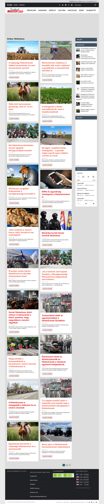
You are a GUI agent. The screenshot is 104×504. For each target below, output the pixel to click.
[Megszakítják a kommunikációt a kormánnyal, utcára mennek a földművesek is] (23, 346)
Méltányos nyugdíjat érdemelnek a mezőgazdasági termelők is (22, 191)
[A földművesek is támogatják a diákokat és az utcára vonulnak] (23, 390)
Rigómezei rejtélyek (83, 193)
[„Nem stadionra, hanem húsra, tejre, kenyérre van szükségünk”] (23, 217)
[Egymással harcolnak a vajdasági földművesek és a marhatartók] (23, 431)
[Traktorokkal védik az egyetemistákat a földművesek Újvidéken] (56, 303)
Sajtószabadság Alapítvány (38, 496)
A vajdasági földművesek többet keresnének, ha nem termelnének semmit (22, 65)
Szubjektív (91, 10)
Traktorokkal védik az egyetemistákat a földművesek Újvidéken (53, 318)
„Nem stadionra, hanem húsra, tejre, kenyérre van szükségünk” (21, 232)
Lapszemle (80, 183)
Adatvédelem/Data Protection (77, 502)
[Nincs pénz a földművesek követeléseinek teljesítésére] (56, 431)
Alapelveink (66, 502)
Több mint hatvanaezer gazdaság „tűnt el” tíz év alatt (21, 106)
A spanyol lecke (82, 188)
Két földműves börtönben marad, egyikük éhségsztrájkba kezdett (21, 148)
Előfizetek (22, 5)
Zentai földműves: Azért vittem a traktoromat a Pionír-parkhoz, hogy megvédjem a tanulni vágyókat (20, 317)
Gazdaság (42, 10)
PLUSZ (9, 5)
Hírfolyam (31, 10)
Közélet (52, 10)
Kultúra (61, 10)
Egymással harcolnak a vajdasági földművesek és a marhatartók (22, 446)
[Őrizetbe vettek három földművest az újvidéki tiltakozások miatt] (23, 258)
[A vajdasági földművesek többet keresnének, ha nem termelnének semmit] (23, 50)
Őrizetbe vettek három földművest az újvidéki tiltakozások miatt (20, 273)
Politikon (32, 484)
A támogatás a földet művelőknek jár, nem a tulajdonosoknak (53, 109)
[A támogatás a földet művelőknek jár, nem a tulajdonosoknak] (56, 94)
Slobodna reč (34, 492)
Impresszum (59, 502)
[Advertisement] (52, 25)
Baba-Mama (33, 480)
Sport (81, 10)
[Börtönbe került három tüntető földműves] (56, 220)
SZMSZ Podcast (34, 488)
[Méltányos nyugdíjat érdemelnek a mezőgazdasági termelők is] (23, 175)
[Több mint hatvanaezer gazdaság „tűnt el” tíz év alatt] (23, 91)
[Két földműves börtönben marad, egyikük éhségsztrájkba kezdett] (23, 132)
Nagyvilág (72, 10)
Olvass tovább (14, 77)
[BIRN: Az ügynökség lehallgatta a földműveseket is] (56, 179)
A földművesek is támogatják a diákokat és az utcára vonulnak (22, 405)
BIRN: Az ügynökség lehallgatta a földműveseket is (56, 194)
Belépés (16, 5)
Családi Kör (33, 476)
